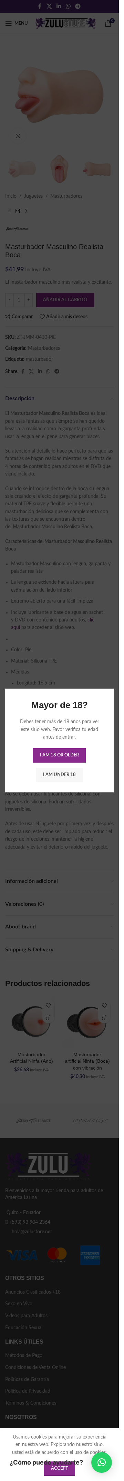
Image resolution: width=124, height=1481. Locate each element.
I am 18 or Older (59, 755)
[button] (101, 1462)
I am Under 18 (59, 775)
